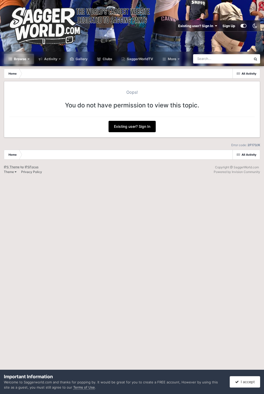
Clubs (107, 59)
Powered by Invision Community (237, 172)
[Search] (255, 59)
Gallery (81, 59)
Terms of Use (84, 387)
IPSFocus (31, 167)
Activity (50, 59)
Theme (9, 172)
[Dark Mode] (254, 25)
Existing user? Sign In (196, 26)
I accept (247, 382)
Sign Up (228, 26)
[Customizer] (243, 25)
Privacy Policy (31, 172)
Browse (19, 59)
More (172, 59)
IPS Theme (12, 167)
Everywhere (235, 59)
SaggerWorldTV (139, 59)
